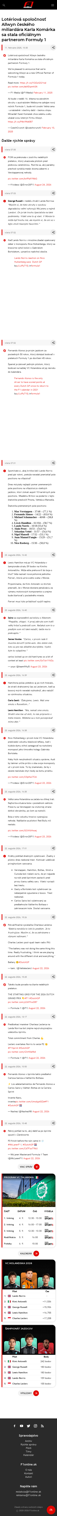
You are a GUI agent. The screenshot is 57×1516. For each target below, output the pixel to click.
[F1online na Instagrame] (35, 1426)
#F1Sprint (13, 1047)
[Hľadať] (4, 5)
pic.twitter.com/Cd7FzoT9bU (23, 1148)
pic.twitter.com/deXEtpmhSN (22, 86)
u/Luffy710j (22, 265)
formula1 (35, 265)
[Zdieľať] (53, 47)
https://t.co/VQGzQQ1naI (33, 82)
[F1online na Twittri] (28, 1426)
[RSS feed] (42, 1426)
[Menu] (53, 5)
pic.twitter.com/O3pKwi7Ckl (22, 776)
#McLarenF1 (14, 1144)
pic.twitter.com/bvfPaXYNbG (22, 178)
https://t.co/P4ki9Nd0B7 (20, 121)
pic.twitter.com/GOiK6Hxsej (22, 830)
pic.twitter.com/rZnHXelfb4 (22, 1051)
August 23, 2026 (39, 666)
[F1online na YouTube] (21, 1426)
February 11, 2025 (43, 92)
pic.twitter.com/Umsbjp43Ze (29, 1101)
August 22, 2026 (40, 968)
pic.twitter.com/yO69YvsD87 (22, 1001)
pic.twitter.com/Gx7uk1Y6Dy (39, 660)
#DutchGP (24, 962)
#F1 (26, 998)
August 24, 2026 (43, 184)
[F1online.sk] (28, 5)
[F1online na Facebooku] (14, 1426)
